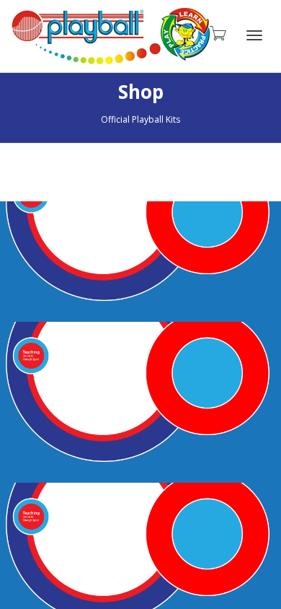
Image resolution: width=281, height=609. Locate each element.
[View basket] (217, 33)
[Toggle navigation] (254, 35)
